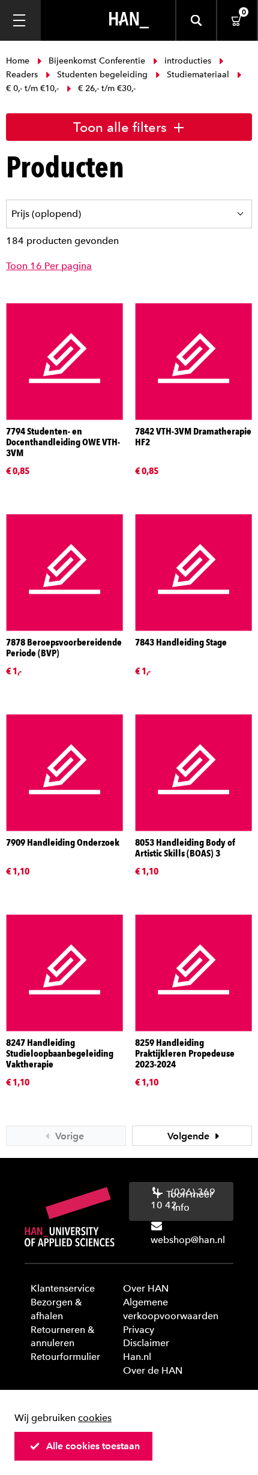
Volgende (189, 1136)
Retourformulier (65, 1356)
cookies (95, 1417)
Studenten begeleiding (102, 75)
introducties (188, 61)
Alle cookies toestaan (93, 1446)
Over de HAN (152, 1370)
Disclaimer (146, 1343)
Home (19, 61)
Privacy (138, 1329)
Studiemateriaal (198, 75)
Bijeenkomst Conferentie (97, 61)
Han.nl (137, 1356)
